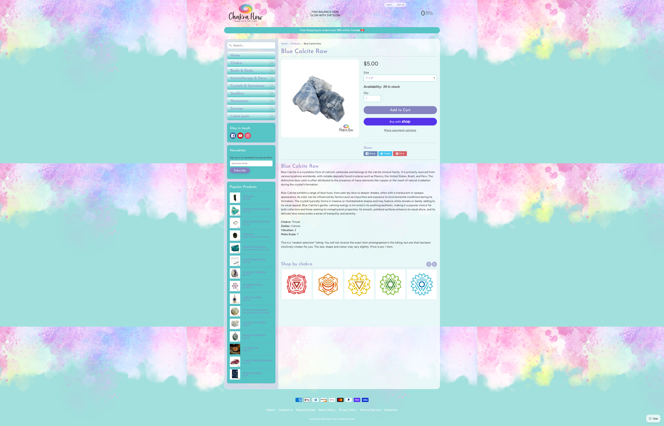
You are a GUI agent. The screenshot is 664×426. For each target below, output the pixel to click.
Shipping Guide (305, 409)
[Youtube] (240, 136)
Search (270, 409)
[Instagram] (248, 136)
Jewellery (252, 94)
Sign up (400, 5)
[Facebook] (233, 136)
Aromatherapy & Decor (252, 79)
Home (235, 55)
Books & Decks (252, 71)
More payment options (400, 130)
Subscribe (240, 170)
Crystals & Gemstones (252, 87)
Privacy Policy (347, 409)
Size (366, 72)
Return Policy (327, 409)
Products (295, 43)
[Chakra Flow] (245, 13)
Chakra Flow (331, 419)
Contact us (285, 409)
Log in (389, 5)
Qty (366, 93)
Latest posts (252, 117)
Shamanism (252, 102)
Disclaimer (391, 409)
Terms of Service (370, 409)
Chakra (252, 64)
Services (252, 110)
